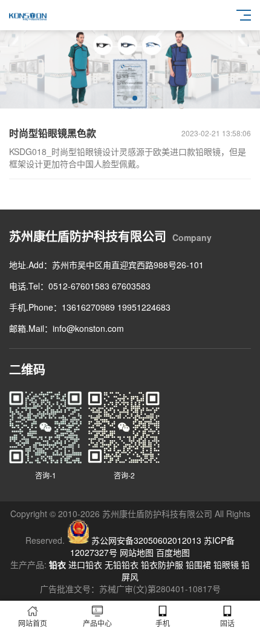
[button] (125, 98)
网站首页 (32, 623)
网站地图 (137, 552)
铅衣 (57, 564)
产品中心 (97, 623)
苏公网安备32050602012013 (146, 540)
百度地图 (173, 552)
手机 (162, 623)
